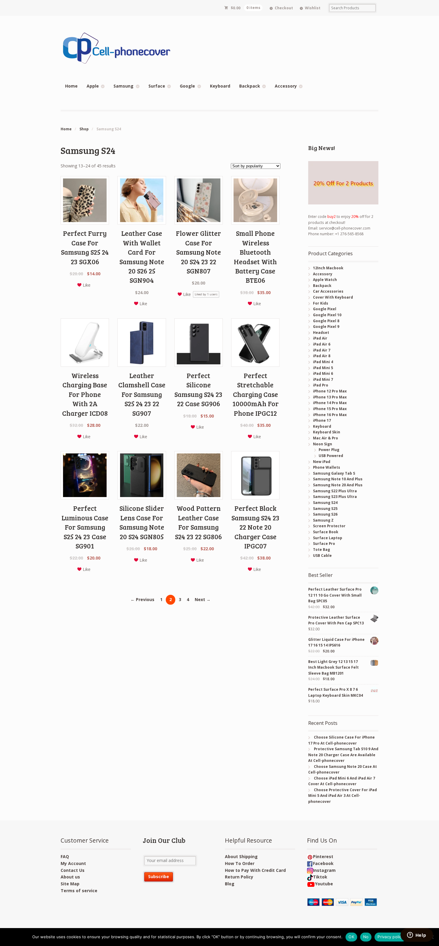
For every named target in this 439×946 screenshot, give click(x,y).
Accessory (286, 86)
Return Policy (239, 877)
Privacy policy (390, 936)
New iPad (321, 461)
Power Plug (329, 449)
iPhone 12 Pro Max (330, 391)
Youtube (324, 884)
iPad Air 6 (321, 344)
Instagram (324, 870)
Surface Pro (324, 543)
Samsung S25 (325, 508)
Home (71, 86)
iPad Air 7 (321, 350)
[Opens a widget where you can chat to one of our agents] (416, 935)
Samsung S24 (325, 502)
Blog (229, 884)
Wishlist (312, 7)
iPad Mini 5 (323, 367)
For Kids (320, 303)
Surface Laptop (327, 537)
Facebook (323, 863)
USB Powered (331, 455)
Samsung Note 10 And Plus (338, 479)
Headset (321, 332)
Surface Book (325, 531)
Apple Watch (325, 279)
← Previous (142, 599)
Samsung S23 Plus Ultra (335, 496)
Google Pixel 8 (326, 320)
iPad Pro (320, 385)
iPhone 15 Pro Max (330, 408)
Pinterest (323, 856)
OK (351, 936)
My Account (73, 863)
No (366, 936)
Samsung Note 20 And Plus (338, 484)
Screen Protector (329, 525)
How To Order (239, 863)
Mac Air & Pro (325, 438)
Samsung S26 (325, 514)
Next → (203, 599)
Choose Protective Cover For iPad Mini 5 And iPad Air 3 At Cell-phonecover (342, 795)
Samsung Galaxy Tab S (334, 473)
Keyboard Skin (326, 432)
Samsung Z (323, 520)
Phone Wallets (326, 467)
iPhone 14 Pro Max (330, 402)
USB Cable (322, 555)
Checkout (284, 7)
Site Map (70, 884)
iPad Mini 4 (323, 361)
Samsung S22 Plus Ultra (335, 490)
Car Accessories (328, 291)
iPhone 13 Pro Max (330, 397)
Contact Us (73, 870)
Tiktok (320, 877)
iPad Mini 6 (323, 373)
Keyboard (220, 86)
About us (70, 877)
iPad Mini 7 (323, 379)
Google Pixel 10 (327, 314)
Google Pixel (324, 308)
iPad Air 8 (321, 355)
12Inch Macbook (328, 267)
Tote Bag (321, 549)
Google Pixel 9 (326, 326)
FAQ (65, 856)
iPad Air (320, 338)
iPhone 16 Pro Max (330, 414)
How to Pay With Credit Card (255, 870)
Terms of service (79, 890)
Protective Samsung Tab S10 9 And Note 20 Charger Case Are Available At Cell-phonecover (343, 754)
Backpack (249, 86)
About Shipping (241, 856)
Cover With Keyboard (333, 297)
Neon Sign (322, 444)
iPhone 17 (322, 420)
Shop (84, 129)
